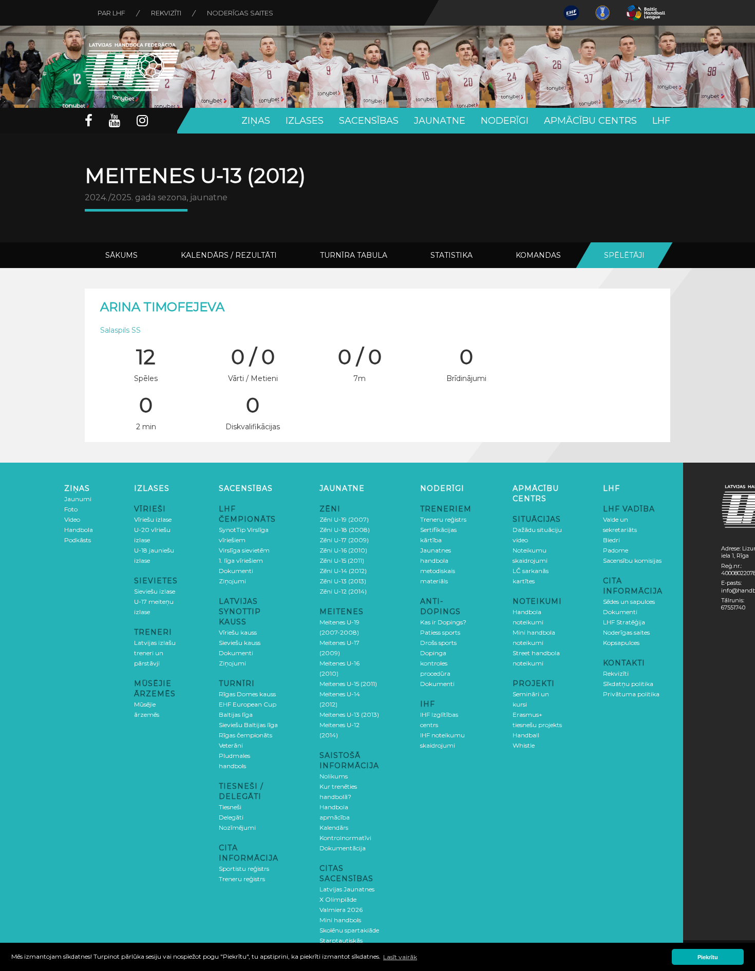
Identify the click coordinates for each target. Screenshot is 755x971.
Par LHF (111, 13)
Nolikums (333, 776)
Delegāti (231, 817)
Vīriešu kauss (238, 632)
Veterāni (231, 745)
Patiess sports (440, 632)
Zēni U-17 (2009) (344, 540)
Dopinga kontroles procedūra (435, 663)
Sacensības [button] (369, 120)
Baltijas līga (236, 714)
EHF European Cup (247, 704)
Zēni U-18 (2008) (344, 530)
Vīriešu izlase (153, 519)
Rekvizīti (166, 13)
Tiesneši (230, 807)
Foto (71, 509)
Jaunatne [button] (439, 120)
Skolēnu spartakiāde (349, 930)
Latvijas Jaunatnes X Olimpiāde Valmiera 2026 (346, 899)
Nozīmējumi (237, 827)
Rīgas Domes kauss (247, 694)
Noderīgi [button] (504, 120)
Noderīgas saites (240, 13)
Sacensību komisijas (632, 560)
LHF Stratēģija (624, 622)
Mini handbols (340, 920)
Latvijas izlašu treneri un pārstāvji (155, 653)
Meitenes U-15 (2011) (348, 684)
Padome (615, 550)
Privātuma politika (631, 694)
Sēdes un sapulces (629, 601)
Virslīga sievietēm (244, 550)
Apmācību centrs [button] (590, 120)
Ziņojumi (232, 581)
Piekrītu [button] (707, 957)
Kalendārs (333, 827)
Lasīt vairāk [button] (400, 957)
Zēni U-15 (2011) (341, 560)
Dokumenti (236, 571)
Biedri (611, 540)
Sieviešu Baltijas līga (248, 725)
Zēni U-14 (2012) (343, 571)
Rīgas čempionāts (245, 735)
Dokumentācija (342, 848)
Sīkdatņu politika (628, 684)
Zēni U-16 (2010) (343, 550)
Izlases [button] (305, 120)
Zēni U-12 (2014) (343, 591)
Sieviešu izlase (154, 591)
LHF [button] (661, 120)
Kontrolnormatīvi (345, 838)
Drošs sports (438, 642)
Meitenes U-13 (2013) (349, 714)
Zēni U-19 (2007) (344, 519)
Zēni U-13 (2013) (342, 581)
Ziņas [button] (255, 120)
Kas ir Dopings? (443, 622)
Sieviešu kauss (239, 642)
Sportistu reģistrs (244, 868)
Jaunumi (77, 499)
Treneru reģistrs (242, 879)
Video (72, 519)
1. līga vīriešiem (241, 560)
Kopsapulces (621, 642)
